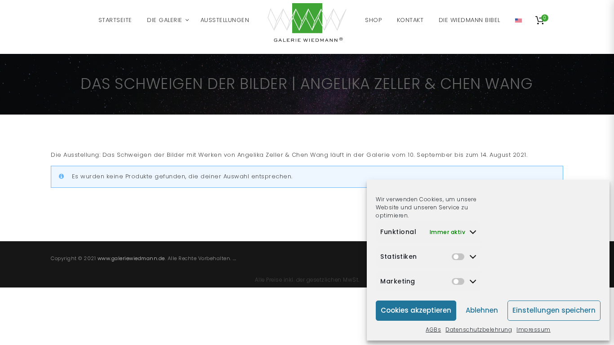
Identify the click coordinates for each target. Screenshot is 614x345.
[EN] (518, 20)
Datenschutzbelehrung (478, 329)
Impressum (533, 329)
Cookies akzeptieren (416, 310)
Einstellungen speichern (554, 310)
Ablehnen (482, 310)
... (234, 258)
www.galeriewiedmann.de (131, 258)
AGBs (433, 329)
